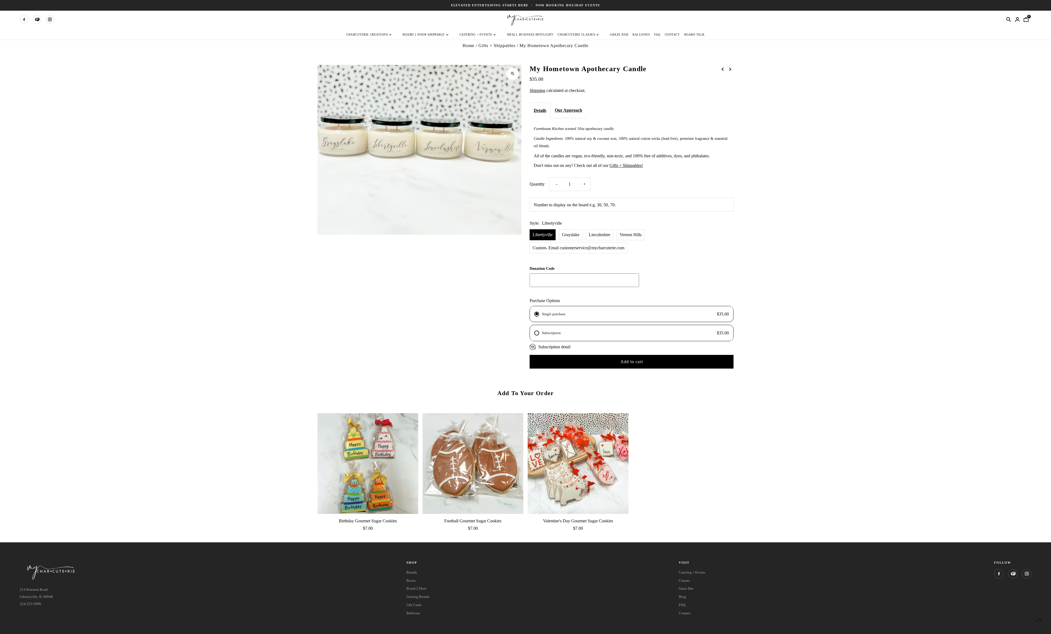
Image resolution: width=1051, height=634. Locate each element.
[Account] (1017, 19)
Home (468, 45)
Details (540, 110)
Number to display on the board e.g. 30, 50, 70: (575, 204)
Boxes (411, 580)
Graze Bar (619, 34)
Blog (682, 597)
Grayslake (570, 234)
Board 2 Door (416, 588)
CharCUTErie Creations (367, 34)
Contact (672, 34)
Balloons (641, 34)
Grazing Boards (417, 597)
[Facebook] (24, 19)
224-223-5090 (30, 604)
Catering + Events (476, 34)
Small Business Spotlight (530, 34)
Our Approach (568, 110)
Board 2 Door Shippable (424, 34)
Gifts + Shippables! (626, 165)
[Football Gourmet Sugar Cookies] (473, 463)
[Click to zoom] (512, 74)
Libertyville (543, 234)
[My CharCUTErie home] (525, 19)
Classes (684, 580)
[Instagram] (49, 19)
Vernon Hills (631, 234)
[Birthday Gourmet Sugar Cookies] (367, 463)
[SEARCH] (1008, 19)
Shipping (537, 90)
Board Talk (694, 34)
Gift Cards (413, 605)
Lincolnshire (599, 234)
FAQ (657, 34)
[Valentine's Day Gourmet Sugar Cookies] (578, 463)
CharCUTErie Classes (576, 34)
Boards (411, 572)
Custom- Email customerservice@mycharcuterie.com (578, 247)
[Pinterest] (37, 19)
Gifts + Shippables (496, 45)
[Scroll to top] (1039, 619)
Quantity (537, 184)
